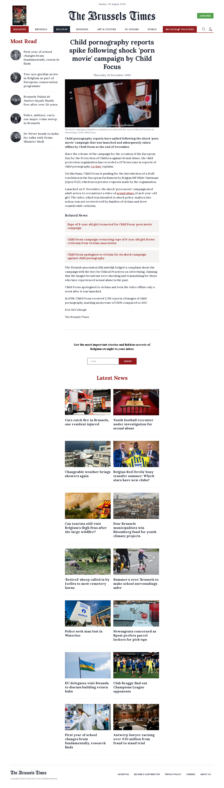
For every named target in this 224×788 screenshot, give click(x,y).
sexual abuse (125, 193)
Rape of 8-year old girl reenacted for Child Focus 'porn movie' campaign (110, 226)
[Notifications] (210, 29)
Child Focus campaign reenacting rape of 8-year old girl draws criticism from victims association (111, 241)
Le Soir (96, 166)
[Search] (203, 29)
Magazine (19, 29)
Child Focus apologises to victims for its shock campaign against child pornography (107, 256)
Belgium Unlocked (179, 29)
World (152, 29)
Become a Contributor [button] (147, 774)
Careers (190, 774)
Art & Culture (106, 29)
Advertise (123, 774)
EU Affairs (132, 29)
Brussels (41, 29)
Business (82, 29)
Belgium (61, 29)
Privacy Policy (173, 774)
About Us (205, 774)
